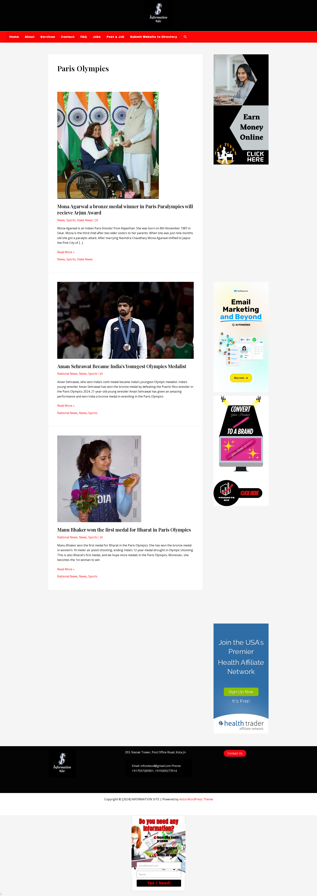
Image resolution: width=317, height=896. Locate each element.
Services (47, 36)
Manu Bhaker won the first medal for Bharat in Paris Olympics (124, 529)
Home (14, 36)
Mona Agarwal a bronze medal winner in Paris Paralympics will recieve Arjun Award (125, 209)
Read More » (65, 252)
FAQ (83, 36)
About (29, 36)
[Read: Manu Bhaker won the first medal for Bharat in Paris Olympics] (99, 478)
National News (67, 374)
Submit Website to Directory (153, 36)
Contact (67, 36)
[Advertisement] (241, 223)
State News (85, 220)
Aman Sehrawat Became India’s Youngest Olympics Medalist (121, 366)
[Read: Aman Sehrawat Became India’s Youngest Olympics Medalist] (125, 320)
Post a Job (115, 36)
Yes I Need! (159, 883)
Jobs (97, 36)
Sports (71, 220)
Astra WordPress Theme (196, 799)
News (61, 220)
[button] (185, 37)
